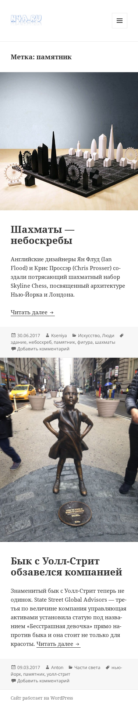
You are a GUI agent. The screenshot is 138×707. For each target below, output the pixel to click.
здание (18, 342)
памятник (64, 342)
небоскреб (40, 342)
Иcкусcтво (89, 335)
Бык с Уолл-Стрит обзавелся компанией (66, 566)
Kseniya (59, 335)
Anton (57, 667)
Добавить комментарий (43, 349)
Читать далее (33, 312)
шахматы (105, 342)
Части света (87, 667)
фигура (85, 342)
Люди (108, 335)
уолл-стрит (58, 674)
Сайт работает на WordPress (42, 698)
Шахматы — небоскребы (42, 235)
